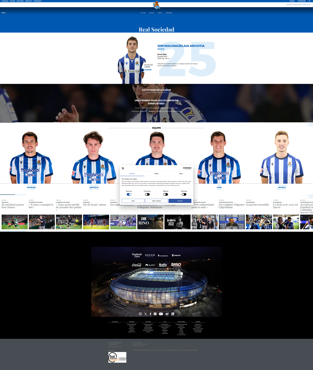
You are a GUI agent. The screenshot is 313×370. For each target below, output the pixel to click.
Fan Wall (181, 333)
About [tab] (181, 173)
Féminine (131, 325)
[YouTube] (161, 313)
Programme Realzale (181, 324)
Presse (165, 331)
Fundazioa (5, 1)
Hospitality (28, 1)
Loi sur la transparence (165, 325)
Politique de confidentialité (140, 344)
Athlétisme (148, 325)
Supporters (181, 321)
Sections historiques (148, 330)
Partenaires (165, 330)
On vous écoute (181, 334)
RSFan (181, 328)
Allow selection (156, 201)
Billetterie (20, 1)
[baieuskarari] (117, 357)
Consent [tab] (132, 173)
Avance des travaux (198, 328)
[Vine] (167, 313)
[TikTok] (155, 313)
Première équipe (131, 324)
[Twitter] (145, 313)
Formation (131, 328)
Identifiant (151, 111)
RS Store (12, 1)
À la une (143, 12)
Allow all (180, 201)
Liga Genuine (131, 331)
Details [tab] (157, 173)
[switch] (147, 194)
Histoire (165, 328)
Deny (133, 201)
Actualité (115, 321)
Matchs (160, 12)
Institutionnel (164, 324)
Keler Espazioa (198, 330)
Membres (181, 325)
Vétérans (148, 331)
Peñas (181, 330)
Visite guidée (198, 331)
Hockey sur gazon (148, 324)
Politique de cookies (138, 345)
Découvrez (198, 324)
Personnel (169, 12)
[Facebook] (150, 313)
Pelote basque (148, 327)
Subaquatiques (148, 328)
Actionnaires (181, 327)
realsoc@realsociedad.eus (115, 346)
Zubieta (132, 330)
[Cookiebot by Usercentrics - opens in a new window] (184, 168)
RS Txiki (181, 331)
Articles (151, 12)
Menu (3, 12)
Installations (165, 333)
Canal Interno (164, 327)
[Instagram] (140, 313)
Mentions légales (137, 342)
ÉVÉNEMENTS (37, 1)
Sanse (131, 327)
